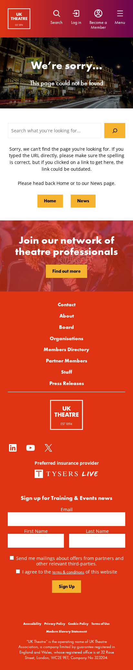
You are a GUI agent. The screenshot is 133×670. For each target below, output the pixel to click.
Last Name (97, 531)
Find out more (66, 271)
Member (98, 27)
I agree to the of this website (69, 572)
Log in (76, 22)
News (83, 201)
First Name (36, 531)
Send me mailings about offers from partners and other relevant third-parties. (70, 561)
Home (50, 201)
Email (67, 509)
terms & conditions (68, 572)
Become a (98, 22)
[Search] (114, 130)
